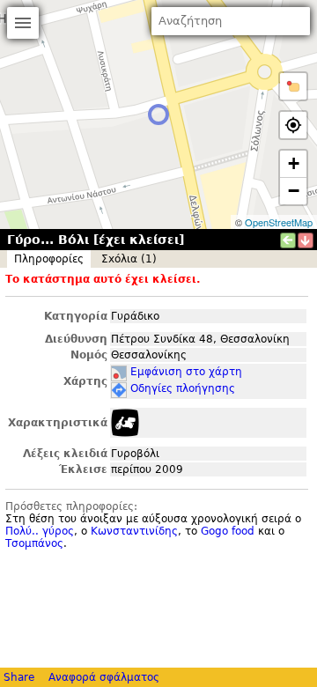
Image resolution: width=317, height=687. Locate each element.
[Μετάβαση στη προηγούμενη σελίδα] (288, 240)
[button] (293, 86)
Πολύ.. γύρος (39, 531)
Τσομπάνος (34, 543)
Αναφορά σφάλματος (103, 677)
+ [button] (293, 163)
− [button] (293, 191)
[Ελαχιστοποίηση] (305, 240)
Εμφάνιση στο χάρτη (186, 372)
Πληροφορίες (49, 259)
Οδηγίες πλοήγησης (182, 388)
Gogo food (227, 531)
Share (19, 677)
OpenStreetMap (279, 222)
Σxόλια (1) (129, 259)
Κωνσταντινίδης (134, 531)
